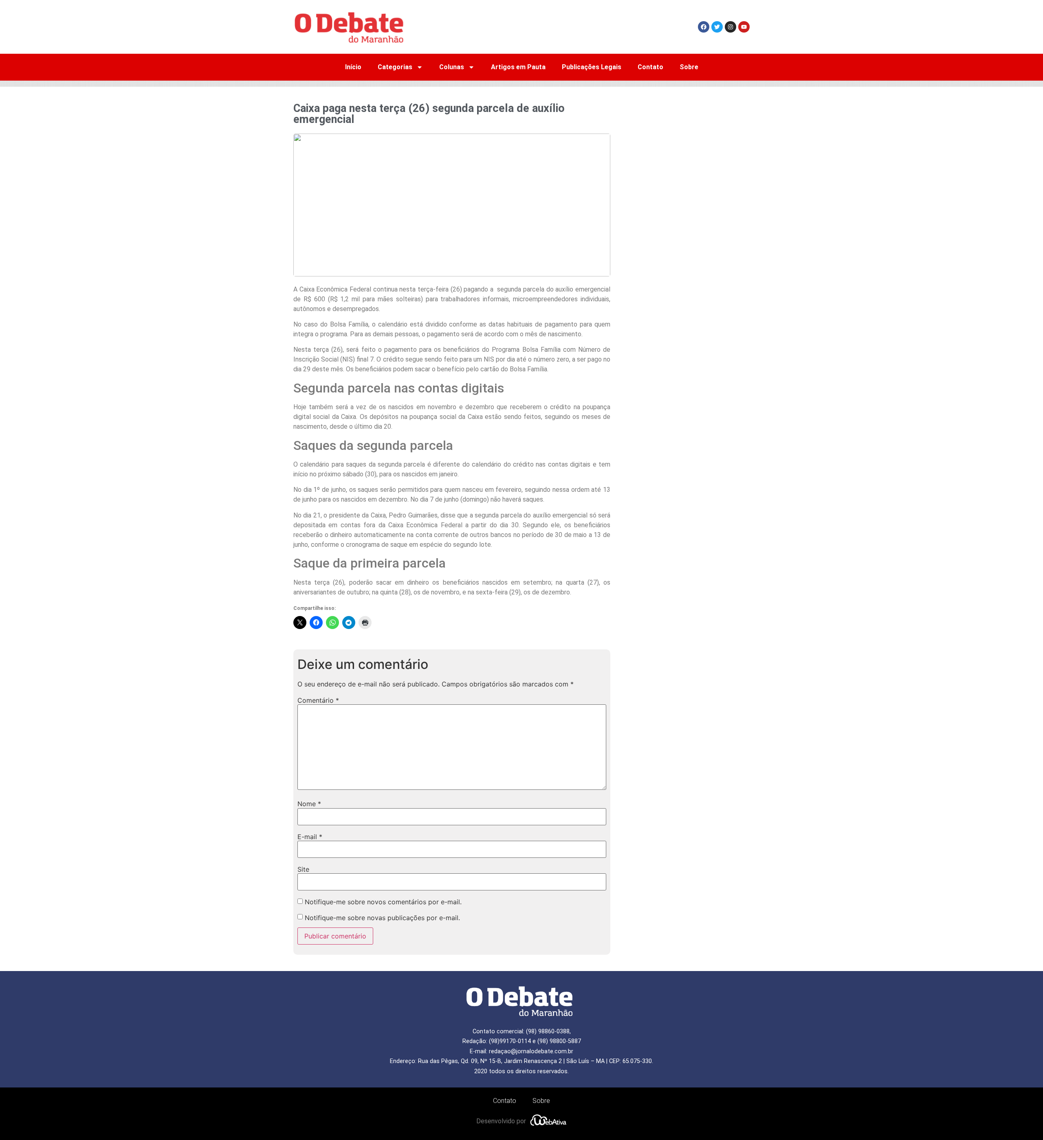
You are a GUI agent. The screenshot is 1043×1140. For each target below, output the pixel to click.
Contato (650, 67)
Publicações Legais (591, 67)
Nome (309, 803)
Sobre (689, 67)
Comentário (318, 700)
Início (353, 67)
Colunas (451, 67)
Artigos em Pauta (518, 67)
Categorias (395, 67)
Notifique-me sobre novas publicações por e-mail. (382, 917)
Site (303, 869)
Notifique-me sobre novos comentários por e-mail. (383, 902)
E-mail (309, 836)
